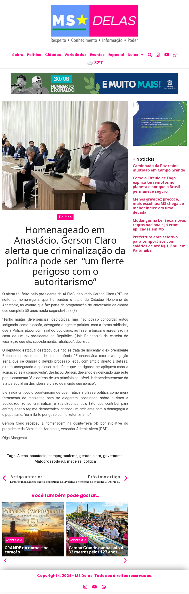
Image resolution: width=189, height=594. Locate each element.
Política (34, 54)
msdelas (74, 461)
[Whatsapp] (175, 54)
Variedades (75, 54)
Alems (22, 456)
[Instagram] (158, 54)
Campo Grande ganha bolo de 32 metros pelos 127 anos (97, 550)
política (89, 461)
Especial (116, 54)
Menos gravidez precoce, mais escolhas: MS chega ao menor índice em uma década (158, 206)
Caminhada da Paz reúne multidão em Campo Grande (159, 168)
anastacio (38, 456)
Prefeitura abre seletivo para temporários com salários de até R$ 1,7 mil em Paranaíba (159, 243)
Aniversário (14, 540)
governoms (113, 456)
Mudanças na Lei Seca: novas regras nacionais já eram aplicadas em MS (159, 225)
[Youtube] (166, 54)
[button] (150, 55)
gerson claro (90, 456)
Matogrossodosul (50, 461)
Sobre (17, 54)
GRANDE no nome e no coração (27, 550)
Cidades (53, 54)
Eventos (97, 54)
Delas (133, 54)
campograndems (62, 456)
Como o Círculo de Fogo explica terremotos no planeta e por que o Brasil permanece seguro (156, 184)
